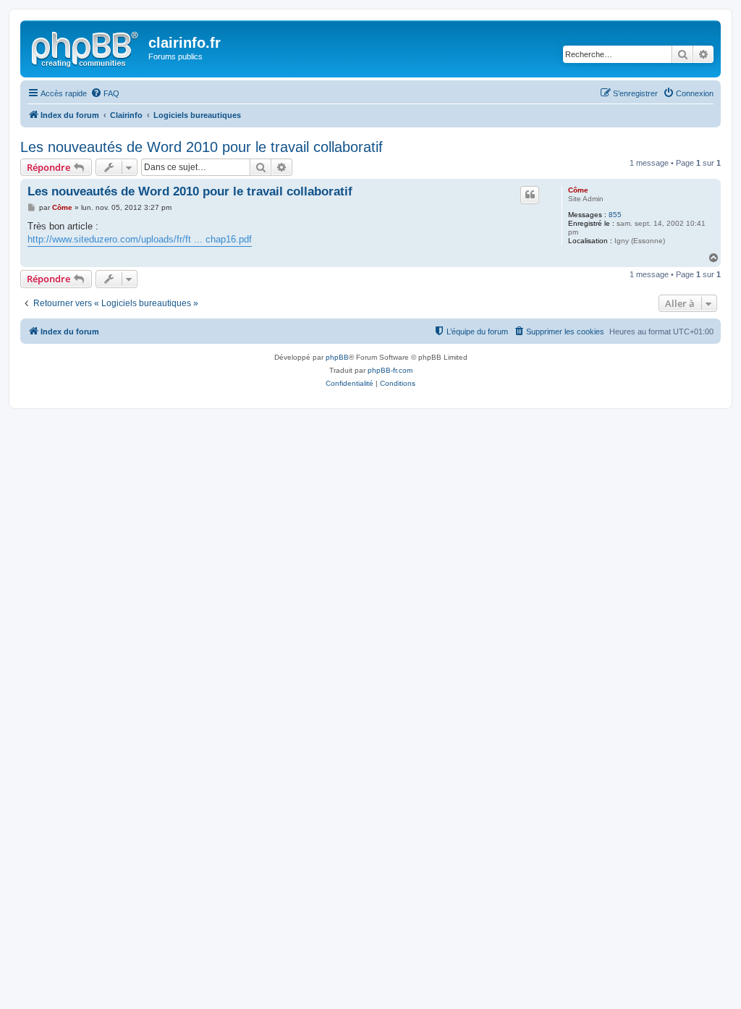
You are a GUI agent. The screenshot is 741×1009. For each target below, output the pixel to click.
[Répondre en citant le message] (529, 194)
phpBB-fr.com (390, 370)
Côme (578, 190)
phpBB (337, 357)
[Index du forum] (86, 47)
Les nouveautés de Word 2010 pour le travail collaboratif (201, 147)
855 (615, 215)
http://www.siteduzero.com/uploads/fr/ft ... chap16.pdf (139, 239)
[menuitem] (104, 93)
